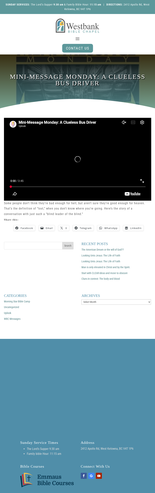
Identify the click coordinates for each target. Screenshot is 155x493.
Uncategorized (11, 307)
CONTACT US (77, 48)
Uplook (7, 312)
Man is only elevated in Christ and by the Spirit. (105, 267)
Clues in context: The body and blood (100, 278)
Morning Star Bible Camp (17, 301)
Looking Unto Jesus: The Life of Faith (100, 255)
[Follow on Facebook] (84, 476)
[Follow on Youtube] (99, 476)
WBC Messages (12, 318)
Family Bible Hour (77, 4)
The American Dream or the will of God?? (102, 249)
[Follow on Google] (91, 476)
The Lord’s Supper (42, 4)
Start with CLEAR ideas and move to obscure (104, 273)
